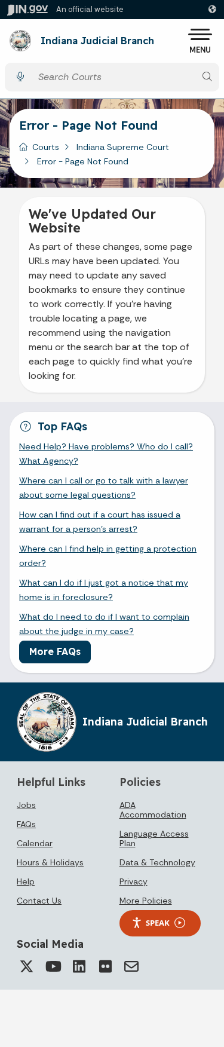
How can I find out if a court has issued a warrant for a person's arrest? (99, 521)
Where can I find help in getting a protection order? (108, 555)
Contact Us (39, 900)
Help (26, 881)
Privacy (133, 881)
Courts (45, 147)
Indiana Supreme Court (122, 147)
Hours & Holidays (50, 862)
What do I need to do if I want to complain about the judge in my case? (104, 623)
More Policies (145, 900)
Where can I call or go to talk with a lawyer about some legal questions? (103, 487)
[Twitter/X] (26, 966)
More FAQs (55, 651)
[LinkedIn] (78, 966)
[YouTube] (52, 966)
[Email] (131, 966)
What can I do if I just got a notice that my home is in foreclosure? (103, 589)
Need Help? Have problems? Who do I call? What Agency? (106, 453)
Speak (158, 922)
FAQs (26, 824)
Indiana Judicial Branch (97, 41)
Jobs (26, 805)
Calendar (35, 843)
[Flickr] (105, 966)
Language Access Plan (154, 838)
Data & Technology (157, 862)
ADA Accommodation (152, 810)
